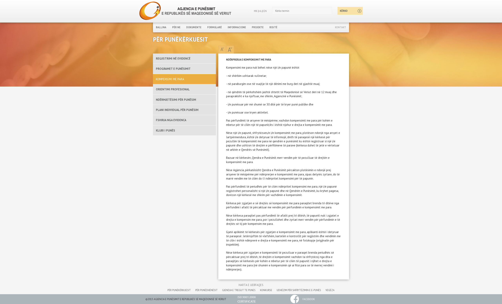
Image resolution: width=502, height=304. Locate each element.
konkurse (266, 290)
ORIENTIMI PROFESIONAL (173, 89)
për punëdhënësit (206, 290)
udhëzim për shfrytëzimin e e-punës (299, 290)
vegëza (330, 290)
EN (265, 11)
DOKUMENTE (193, 27)
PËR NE (176, 27)
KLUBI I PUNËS (165, 130)
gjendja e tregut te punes (239, 290)
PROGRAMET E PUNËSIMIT (173, 69)
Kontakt (340, 27)
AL (260, 11)
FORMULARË (214, 27)
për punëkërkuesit (179, 290)
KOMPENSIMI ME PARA (170, 79)
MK (255, 11)
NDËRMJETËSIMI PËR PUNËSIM (176, 100)
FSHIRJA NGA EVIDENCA (171, 120)
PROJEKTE (258, 27)
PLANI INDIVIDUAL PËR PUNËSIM (177, 110)
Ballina (161, 27)
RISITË (273, 27)
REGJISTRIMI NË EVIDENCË (173, 58)
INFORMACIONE (237, 27)
